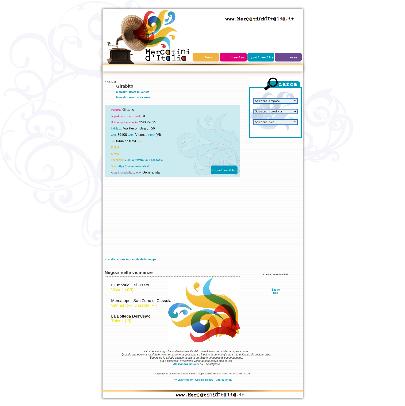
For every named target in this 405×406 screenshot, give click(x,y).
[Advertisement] (275, 207)
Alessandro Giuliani (186, 364)
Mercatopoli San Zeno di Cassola (141, 300)
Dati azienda (224, 379)
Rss (275, 292)
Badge (275, 289)
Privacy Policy (183, 379)
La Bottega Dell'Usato (131, 316)
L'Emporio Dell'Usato (130, 285)
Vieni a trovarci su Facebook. (144, 160)
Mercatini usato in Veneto (132, 91)
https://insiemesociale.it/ (133, 166)
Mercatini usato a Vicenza (133, 97)
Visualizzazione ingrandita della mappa (130, 259)
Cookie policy (204, 379)
